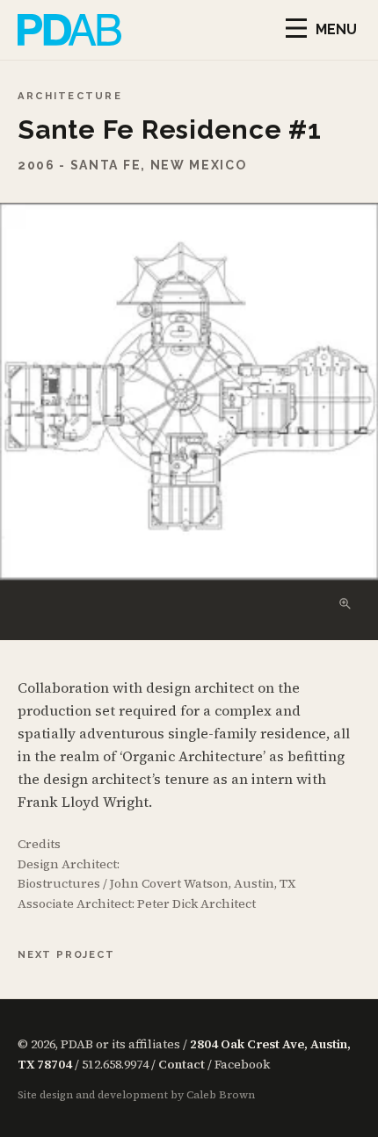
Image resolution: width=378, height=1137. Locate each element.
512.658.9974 (115, 1064)
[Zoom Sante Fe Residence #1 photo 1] (189, 391)
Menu (336, 29)
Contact (181, 1064)
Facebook (242, 1064)
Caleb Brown (220, 1095)
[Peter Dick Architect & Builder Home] (69, 30)
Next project (66, 954)
